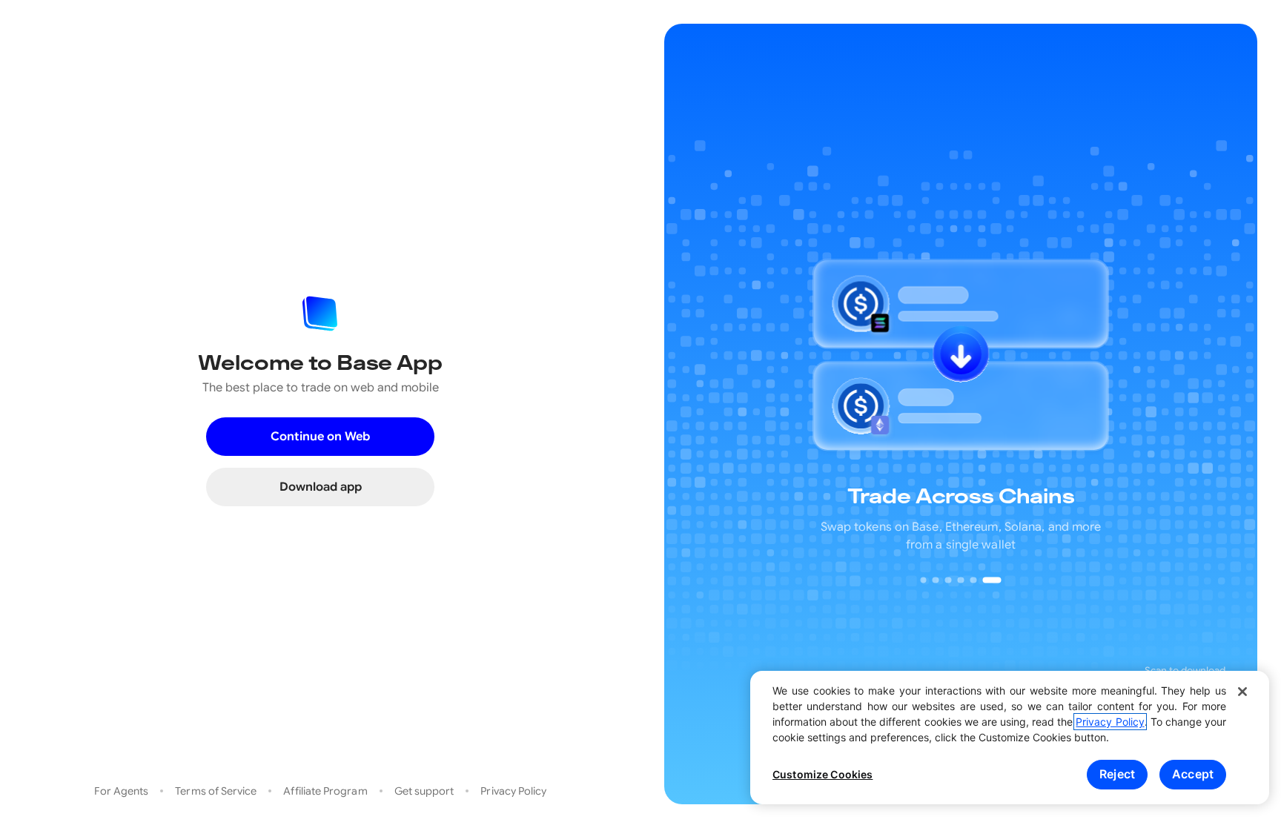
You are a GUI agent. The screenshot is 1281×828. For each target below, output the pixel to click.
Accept (1193, 773)
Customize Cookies (822, 774)
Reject (1117, 773)
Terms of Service (215, 791)
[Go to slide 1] (923, 580)
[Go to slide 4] (961, 580)
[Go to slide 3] (948, 580)
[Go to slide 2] (936, 580)
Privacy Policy (513, 791)
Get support (424, 791)
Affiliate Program (325, 791)
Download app (320, 487)
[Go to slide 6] (992, 580)
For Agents (121, 791)
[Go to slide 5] (973, 580)
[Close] (1242, 692)
